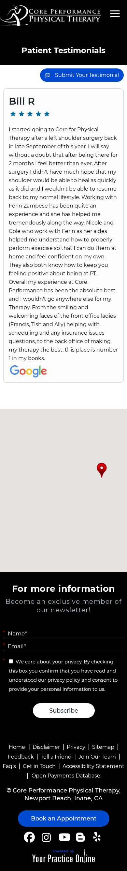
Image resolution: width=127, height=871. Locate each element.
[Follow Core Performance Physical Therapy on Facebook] (29, 837)
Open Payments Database (66, 776)
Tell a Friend (56, 757)
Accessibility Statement (93, 766)
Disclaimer (46, 747)
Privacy (76, 747)
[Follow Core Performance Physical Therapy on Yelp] (98, 837)
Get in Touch (39, 766)
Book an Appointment (63, 818)
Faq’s (9, 766)
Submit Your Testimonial (87, 75)
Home (17, 747)
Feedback (21, 757)
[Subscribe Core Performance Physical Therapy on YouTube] (63, 837)
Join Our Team (97, 757)
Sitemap (103, 747)
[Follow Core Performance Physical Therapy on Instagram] (45, 837)
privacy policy (64, 680)
